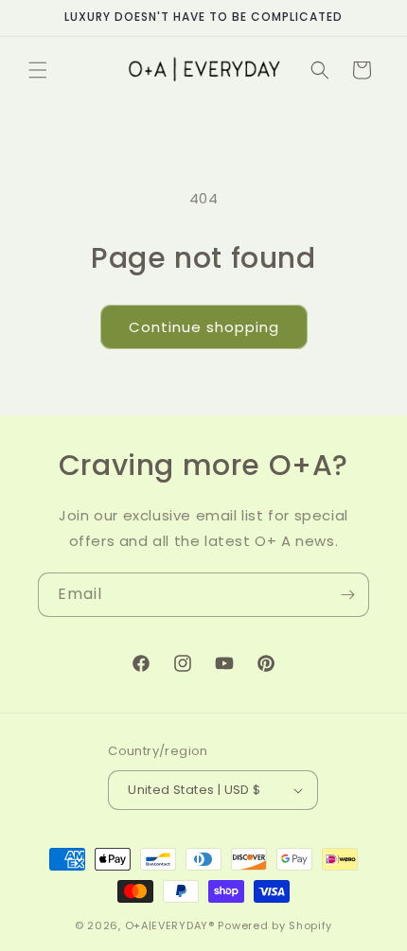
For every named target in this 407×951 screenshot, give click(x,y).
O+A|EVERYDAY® (170, 925)
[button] (38, 70)
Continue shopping (204, 327)
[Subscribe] (347, 594)
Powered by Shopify (275, 925)
